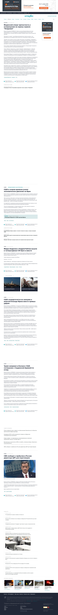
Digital (32, 19)
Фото (43, 19)
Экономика (17, 19)
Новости (35, 19)
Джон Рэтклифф (9, 491)
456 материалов (27, 588)
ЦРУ (5, 491)
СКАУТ (5, 608)
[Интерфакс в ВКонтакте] (23, 611)
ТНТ (16, 77)
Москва (28, 19)
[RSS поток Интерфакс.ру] (25, 611)
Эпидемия (13, 77)
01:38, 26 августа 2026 (26, 187)
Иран (7, 153)
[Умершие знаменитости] (29, 585)
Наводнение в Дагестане (37, 587)
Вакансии (21, 594)
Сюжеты (39, 19)
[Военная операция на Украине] (8, 585)
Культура (24, 19)
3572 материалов (17, 589)
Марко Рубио (17, 340)
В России (9, 19)
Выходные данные (45, 610)
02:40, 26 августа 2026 (10, 297)
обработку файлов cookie (42, 599)
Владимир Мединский (7, 77)
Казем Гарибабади (12, 153)
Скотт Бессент (11, 220)
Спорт (21, 19)
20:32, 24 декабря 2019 (11, 22)
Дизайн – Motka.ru (45, 611)
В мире (13, 19)
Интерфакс (29, 16)
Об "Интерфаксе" (11, 594)
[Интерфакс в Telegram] (22, 611)
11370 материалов (7, 589)
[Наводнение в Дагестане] (39, 585)
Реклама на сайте (27, 594)
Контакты (5, 594)
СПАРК (5, 606)
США (5, 153)
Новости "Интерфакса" (23, 606)
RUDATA (21, 608)
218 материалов (47, 590)
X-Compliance (6, 607)
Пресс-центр (17, 594)
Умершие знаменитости (29, 586)
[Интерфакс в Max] (26, 611)
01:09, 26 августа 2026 (26, 94)
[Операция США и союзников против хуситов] (49, 585)
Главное (5, 19)
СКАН (21, 607)
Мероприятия (32, 594)
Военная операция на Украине (8, 587)
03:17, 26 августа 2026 (10, 363)
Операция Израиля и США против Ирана (15, 94)
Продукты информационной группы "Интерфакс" (17, 603)
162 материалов (37, 589)
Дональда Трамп (11, 340)
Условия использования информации (48, 609)
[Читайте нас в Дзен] (20, 611)
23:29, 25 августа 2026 (10, 246)
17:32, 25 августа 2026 (10, 453)
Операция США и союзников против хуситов (48, 587)
